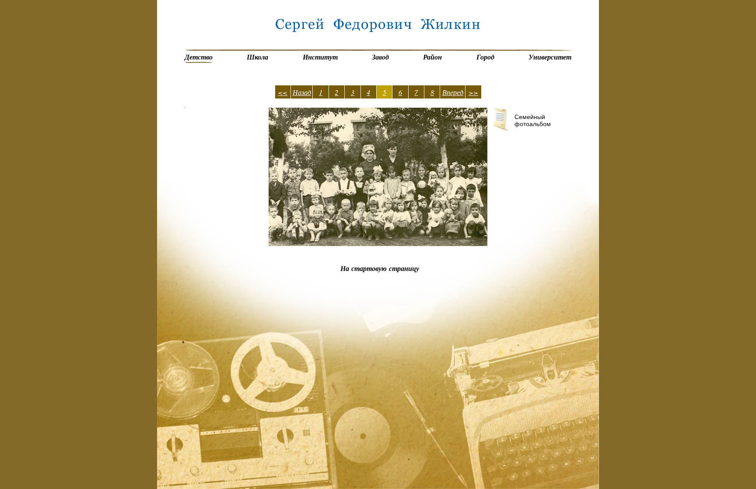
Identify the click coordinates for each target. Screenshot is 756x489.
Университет (549, 57)
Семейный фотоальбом (532, 120)
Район (432, 57)
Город (485, 57)
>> (473, 92)
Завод (380, 57)
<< (282, 92)
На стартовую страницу (379, 268)
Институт (320, 57)
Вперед (452, 92)
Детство (199, 57)
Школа (257, 57)
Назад (302, 92)
